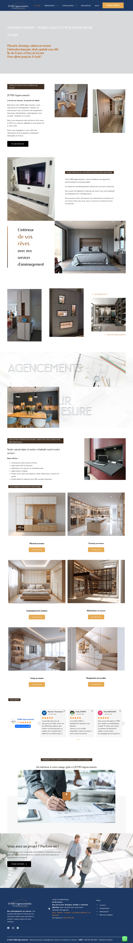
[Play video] (66, 796)
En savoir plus (37, 550)
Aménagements (68, 6)
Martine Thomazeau (55, 712)
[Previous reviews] (39, 723)
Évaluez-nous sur (22, 726)
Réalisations (86, 6)
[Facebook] (8, 928)
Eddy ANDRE (81, 712)
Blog (97, 6)
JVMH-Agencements (25, 719)
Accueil (37, 6)
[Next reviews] (123, 723)
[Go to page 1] (79, 739)
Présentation (49, 6)
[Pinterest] (18, 928)
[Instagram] (13, 928)
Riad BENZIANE (110, 712)
